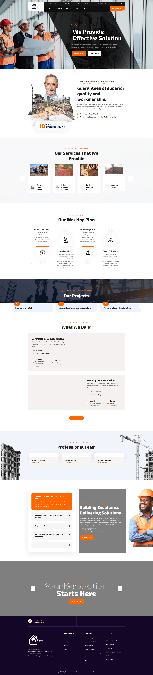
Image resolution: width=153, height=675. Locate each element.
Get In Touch (95, 53)
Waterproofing (89, 656)
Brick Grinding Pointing (64, 187)
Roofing (108, 655)
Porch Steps (109, 659)
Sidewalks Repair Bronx (113, 640)
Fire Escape (109, 633)
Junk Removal (110, 644)
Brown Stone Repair (39, 187)
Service (66, 641)
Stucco (87, 660)
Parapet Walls (89, 645)
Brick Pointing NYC (89, 187)
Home (49, 8)
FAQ (77, 8)
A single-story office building (117, 308)
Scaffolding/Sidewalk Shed (113, 652)
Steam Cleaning (89, 649)
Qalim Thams (70, 460)
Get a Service (116, 8)
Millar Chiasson (104, 460)
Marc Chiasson (38, 460)
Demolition (109, 648)
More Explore (76, 418)
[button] (22, 178)
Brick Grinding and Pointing (93, 653)
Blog (65, 649)
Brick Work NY (110, 637)
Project (66, 645)
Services (59, 8)
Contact (85, 8)
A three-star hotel (23, 308)
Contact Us (67, 653)
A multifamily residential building (75, 308)
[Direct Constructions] (36, 6)
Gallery (68, 8)
